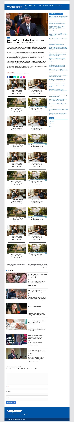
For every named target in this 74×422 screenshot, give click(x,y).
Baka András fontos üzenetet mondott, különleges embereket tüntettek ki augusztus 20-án (58, 90)
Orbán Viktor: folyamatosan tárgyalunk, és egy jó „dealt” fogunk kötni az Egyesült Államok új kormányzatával (37, 266)
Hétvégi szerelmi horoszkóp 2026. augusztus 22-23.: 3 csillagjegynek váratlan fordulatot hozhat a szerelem (58, 71)
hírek (19, 44)
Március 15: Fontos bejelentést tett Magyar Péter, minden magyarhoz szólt (37, 292)
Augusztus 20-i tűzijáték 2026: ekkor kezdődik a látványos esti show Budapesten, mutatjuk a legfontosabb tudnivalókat (58, 54)
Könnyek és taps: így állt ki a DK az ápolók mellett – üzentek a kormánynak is (36, 322)
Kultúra (51, 5)
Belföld (26, 5)
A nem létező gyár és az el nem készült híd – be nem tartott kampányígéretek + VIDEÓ (36, 337)
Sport (40, 5)
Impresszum (51, 123)
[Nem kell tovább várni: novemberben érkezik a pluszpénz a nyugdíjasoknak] (16, 273)
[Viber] (21, 77)
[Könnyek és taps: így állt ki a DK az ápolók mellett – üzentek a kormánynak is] (16, 319)
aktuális (16, 44)
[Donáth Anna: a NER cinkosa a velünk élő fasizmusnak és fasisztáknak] (16, 303)
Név (7, 386)
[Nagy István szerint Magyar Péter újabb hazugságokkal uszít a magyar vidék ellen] (16, 349)
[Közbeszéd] (14, 7)
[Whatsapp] (18, 77)
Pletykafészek (58, 5)
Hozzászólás (9, 372)
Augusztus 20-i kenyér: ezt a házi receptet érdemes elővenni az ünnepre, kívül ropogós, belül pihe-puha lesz (57, 59)
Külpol (30, 5)
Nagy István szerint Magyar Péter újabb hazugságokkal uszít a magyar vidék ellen (37, 352)
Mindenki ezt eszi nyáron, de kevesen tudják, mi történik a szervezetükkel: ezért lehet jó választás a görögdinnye (58, 48)
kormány (21, 44)
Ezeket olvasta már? (10, 72)
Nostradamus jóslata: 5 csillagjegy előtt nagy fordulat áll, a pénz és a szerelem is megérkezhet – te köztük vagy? (58, 34)
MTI (13, 44)
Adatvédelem (51, 121)
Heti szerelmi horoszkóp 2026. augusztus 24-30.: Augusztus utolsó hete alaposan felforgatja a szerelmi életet (58, 17)
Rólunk (50, 126)
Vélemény (26, 8)
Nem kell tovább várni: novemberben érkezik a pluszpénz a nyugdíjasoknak (37, 276)
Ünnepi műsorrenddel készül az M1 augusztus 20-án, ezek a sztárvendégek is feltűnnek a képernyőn (58, 105)
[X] (11, 77)
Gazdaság (45, 5)
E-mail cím (8, 391)
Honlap (7, 397)
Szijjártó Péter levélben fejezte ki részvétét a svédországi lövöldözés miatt (16, 265)
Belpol (35, 5)
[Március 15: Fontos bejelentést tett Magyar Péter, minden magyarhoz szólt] (16, 289)
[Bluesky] (14, 77)
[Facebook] (8, 77)
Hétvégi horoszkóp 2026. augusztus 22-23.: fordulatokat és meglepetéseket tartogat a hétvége (57, 85)
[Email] (24, 77)
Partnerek (51, 124)
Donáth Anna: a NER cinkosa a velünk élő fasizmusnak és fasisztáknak (35, 306)
